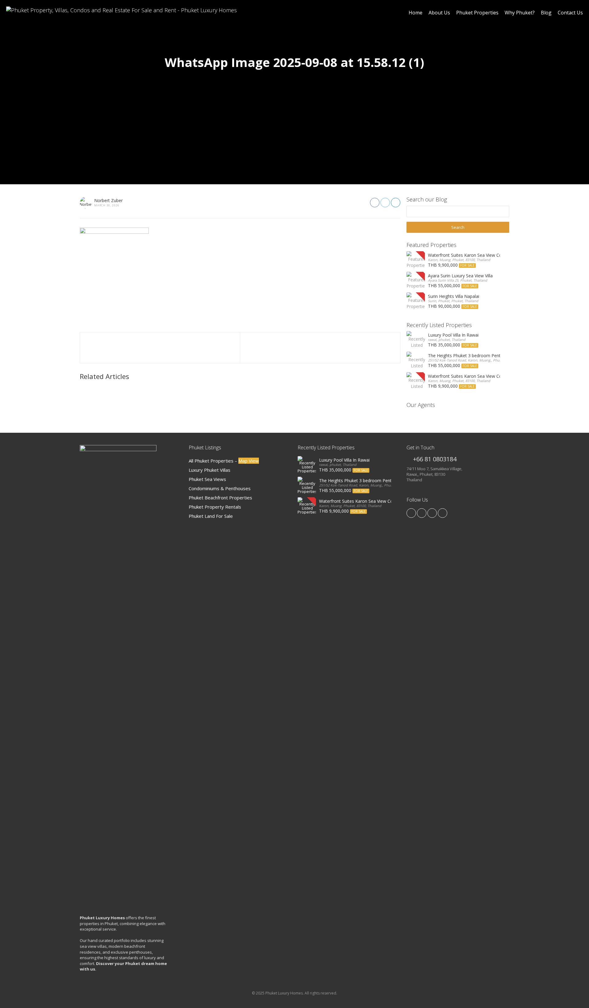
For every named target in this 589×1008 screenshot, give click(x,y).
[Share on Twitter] (385, 202)
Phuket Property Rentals (215, 507)
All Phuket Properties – (224, 461)
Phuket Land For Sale (211, 516)
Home (415, 12)
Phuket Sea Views (207, 479)
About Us (439, 12)
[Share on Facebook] (374, 202)
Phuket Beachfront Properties (220, 497)
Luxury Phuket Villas (209, 470)
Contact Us (570, 12)
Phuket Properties (477, 12)
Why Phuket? (520, 12)
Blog (546, 12)
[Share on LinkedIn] (395, 202)
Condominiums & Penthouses (220, 488)
